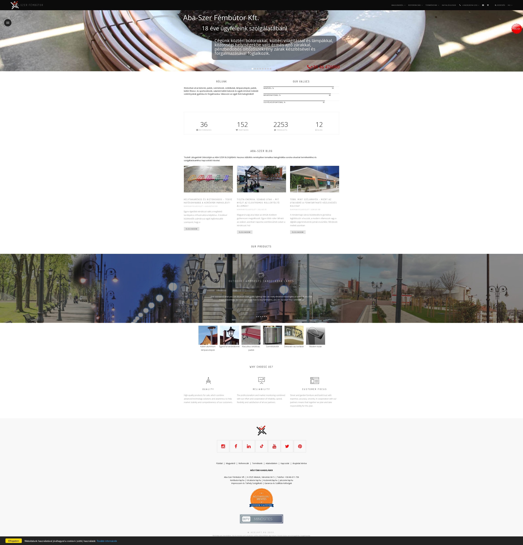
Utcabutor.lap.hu (254, 480)
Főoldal (219, 463)
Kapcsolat (285, 463)
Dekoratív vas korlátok (251, 346)
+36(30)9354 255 (470, 5)
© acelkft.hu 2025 (261, 532)
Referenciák (415, 5)
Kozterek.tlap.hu (270, 480)
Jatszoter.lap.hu (286, 480)
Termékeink (431, 5)
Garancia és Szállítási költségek (278, 483)
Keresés (501, 5)
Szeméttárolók (229, 346)
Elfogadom (13, 540)
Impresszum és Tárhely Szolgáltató (246, 483)
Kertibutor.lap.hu (237, 480)
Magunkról (398, 5)
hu (509, 5)
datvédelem (272, 463)
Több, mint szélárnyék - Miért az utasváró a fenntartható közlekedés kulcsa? (313, 202)
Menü (7, 22)
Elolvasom (191, 229)
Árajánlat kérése (300, 463)
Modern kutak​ (272, 346)
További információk (107, 541)
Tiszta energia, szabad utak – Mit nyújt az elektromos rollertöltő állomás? (258, 202)
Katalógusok (449, 5)
